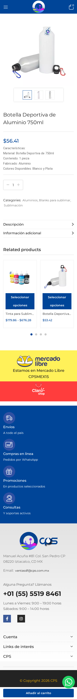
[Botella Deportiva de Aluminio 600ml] (57, 276)
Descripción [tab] (13, 224)
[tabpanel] (19, 294)
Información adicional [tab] (22, 233)
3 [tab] (41, 334)
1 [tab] (31, 334)
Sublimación (13, 205)
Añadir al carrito (38, 693)
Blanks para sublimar (54, 200)
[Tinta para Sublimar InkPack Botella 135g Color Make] (20, 276)
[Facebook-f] (7, 618)
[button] (70, 7)
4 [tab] (45, 334)
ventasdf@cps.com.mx (32, 571)
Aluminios (30, 200)
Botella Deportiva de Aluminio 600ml (57, 314)
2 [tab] (36, 334)
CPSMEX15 (38, 376)
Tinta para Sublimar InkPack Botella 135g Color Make (20, 314)
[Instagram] (21, 618)
